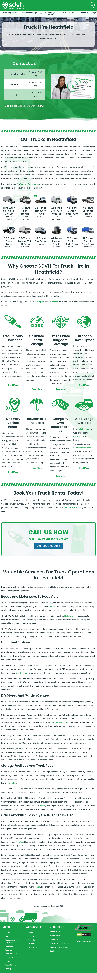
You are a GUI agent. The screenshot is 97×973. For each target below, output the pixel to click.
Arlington (12, 783)
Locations (9, 946)
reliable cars (84, 429)
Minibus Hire (33, 944)
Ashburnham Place (60, 722)
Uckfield (52, 606)
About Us (8, 950)
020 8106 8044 (27, 105)
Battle (42, 805)
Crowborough (22, 673)
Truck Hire (32, 948)
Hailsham (68, 616)
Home (7, 932)
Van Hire (31, 940)
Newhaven (53, 301)
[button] (73, 86)
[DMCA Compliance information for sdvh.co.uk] (84, 928)
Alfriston (19, 842)
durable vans (79, 436)
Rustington (39, 301)
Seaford (23, 184)
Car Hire (31, 936)
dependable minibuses (83, 447)
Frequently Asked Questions (11, 941)
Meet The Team (11, 954)
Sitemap (8, 969)
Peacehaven (33, 184)
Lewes (37, 887)
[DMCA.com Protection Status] (84, 934)
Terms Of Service (11, 965)
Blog (6, 936)
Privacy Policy (10, 961)
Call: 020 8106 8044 (48, 546)
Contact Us (9, 957)
